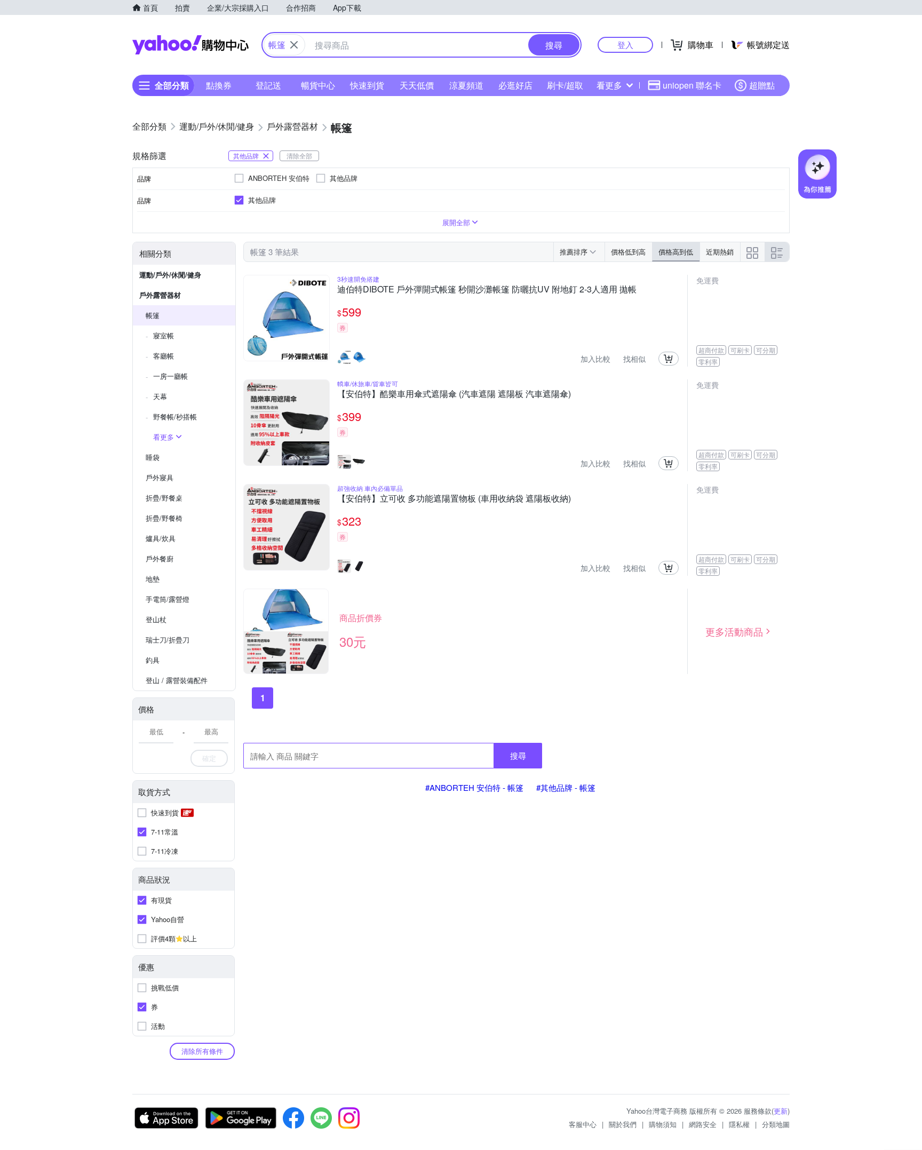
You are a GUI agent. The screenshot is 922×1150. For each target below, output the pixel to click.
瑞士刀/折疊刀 (167, 640)
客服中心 (583, 1124)
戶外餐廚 (159, 558)
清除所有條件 (202, 1051)
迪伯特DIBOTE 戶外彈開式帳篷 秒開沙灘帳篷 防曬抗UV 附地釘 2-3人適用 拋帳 (487, 289)
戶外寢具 (159, 477)
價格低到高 (628, 252)
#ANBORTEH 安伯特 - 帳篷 (474, 787)
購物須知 (663, 1124)
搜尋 (518, 755)
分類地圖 (776, 1124)
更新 (781, 1111)
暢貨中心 (318, 85)
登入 (625, 44)
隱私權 (739, 1124)
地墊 (153, 579)
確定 (209, 758)
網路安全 (703, 1124)
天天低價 (417, 85)
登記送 (268, 85)
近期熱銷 (720, 252)
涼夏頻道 (466, 85)
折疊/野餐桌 (164, 498)
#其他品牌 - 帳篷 (565, 787)
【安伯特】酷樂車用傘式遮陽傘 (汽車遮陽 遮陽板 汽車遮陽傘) (454, 394)
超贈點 (762, 85)
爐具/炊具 (161, 538)
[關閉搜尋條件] (294, 44)
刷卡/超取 (565, 85)
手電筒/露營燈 (167, 599)
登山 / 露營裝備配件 (177, 680)
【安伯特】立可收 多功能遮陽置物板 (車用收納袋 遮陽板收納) (454, 499)
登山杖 (156, 619)
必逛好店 (515, 85)
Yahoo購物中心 (190, 45)
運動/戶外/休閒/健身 (170, 274)
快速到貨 (367, 85)
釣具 (153, 660)
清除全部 (299, 155)
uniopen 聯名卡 (692, 85)
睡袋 (153, 457)
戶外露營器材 (160, 295)
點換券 (219, 85)
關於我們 (623, 1124)
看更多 (609, 85)
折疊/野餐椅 (164, 518)
